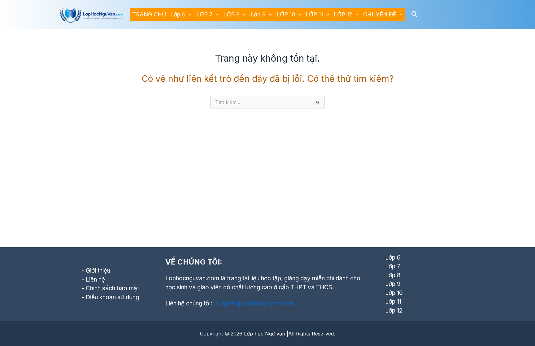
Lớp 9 (258, 14)
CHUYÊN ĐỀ (379, 14)
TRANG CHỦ (149, 14)
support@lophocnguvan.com (254, 303)
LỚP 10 (285, 14)
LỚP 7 (204, 14)
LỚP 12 (343, 14)
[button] (188, 14)
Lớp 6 (177, 14)
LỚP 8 (231, 14)
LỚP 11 (314, 14)
